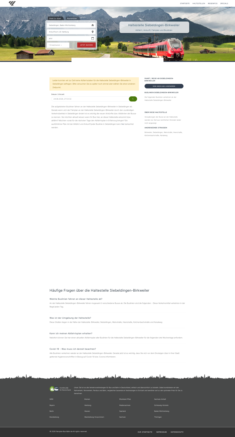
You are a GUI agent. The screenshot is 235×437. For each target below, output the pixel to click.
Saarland (122, 411)
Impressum (161, 432)
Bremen (87, 399)
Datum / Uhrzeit (57, 94)
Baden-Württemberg (161, 411)
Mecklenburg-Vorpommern (94, 417)
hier (122, 124)
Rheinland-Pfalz (125, 399)
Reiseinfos (212, 3)
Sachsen (122, 417)
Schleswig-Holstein (161, 405)
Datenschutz (177, 432)
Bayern (52, 405)
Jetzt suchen (86, 45)
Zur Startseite (145, 432)
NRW (51, 399)
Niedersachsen (124, 405)
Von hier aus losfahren (164, 86)
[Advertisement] (117, 64)
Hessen (87, 411)
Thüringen (158, 417)
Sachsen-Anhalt (160, 399)
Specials (224, 3)
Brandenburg (54, 417)
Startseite (185, 3)
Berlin (52, 411)
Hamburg (87, 405)
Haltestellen (199, 3)
